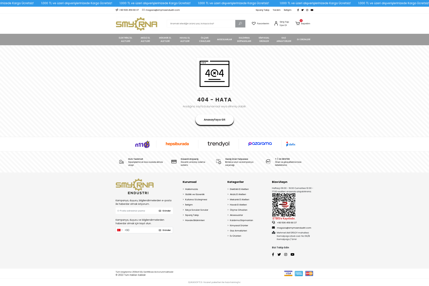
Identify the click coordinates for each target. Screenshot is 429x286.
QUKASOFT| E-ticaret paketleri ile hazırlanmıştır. (214, 282)
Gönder (166, 210)
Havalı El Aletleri (238, 204)
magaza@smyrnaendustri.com (294, 227)
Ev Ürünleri (235, 235)
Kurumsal (190, 182)
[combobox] (120, 230)
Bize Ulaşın (279, 182)
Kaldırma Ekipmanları (241, 220)
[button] (302, 23)
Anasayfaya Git (214, 120)
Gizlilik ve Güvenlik (195, 194)
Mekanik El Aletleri (239, 199)
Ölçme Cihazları (238, 209)
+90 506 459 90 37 (287, 222)
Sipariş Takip (262, 10)
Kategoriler (235, 182)
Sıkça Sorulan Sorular (196, 209)
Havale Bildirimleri (195, 220)
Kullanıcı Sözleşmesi (196, 199)
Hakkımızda (191, 189)
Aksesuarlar (236, 215)
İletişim (287, 10)
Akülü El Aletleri (238, 194)
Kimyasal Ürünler (239, 225)
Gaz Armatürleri (238, 230)
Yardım (277, 10)
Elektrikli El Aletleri (239, 189)
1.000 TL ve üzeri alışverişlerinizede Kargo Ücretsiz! (76, 3)
